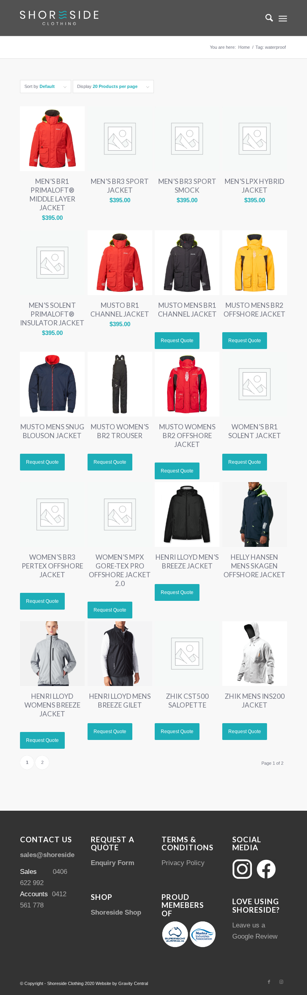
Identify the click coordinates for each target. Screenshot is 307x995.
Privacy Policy (183, 863)
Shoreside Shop (116, 912)
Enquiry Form (112, 863)
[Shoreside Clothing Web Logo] (59, 18)
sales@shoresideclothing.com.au (73, 855)
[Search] (265, 18)
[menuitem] (265, 18)
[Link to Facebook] (269, 982)
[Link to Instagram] (281, 982)
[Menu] (283, 18)
